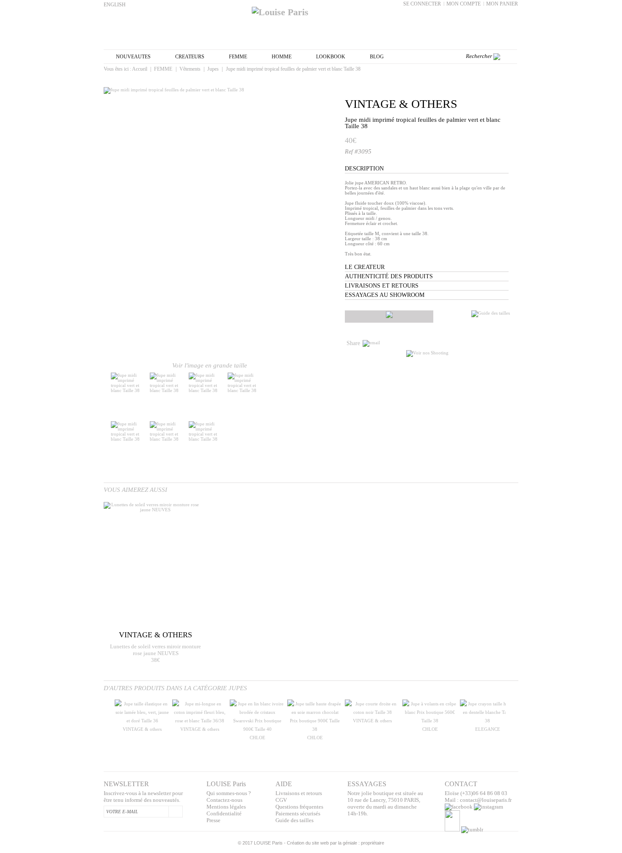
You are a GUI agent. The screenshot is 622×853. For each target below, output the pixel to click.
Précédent (105, 724)
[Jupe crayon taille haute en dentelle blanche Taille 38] (487, 720)
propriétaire (372, 842)
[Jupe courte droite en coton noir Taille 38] (372, 712)
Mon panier (502, 4)
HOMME (282, 57)
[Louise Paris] (311, 9)
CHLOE (257, 737)
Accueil (139, 69)
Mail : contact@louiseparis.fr (478, 800)
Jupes (213, 69)
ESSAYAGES (366, 783)
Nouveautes (133, 57)
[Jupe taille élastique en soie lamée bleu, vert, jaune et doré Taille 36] (142, 720)
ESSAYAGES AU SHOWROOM (384, 295)
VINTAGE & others (401, 103)
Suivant (307, 397)
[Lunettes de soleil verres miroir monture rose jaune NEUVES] (152, 565)
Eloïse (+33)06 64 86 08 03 (476, 793)
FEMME (238, 57)
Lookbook (330, 57)
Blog (377, 57)
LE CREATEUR (365, 267)
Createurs (189, 57)
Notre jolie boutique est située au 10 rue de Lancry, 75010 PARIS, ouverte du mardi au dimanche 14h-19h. (385, 803)
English (115, 5)
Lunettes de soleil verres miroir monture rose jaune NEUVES (155, 649)
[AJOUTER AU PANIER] (389, 316)
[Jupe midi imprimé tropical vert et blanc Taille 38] (129, 390)
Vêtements (190, 69)
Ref (350, 151)
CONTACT (461, 783)
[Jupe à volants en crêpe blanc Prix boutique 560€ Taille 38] (429, 720)
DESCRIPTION (364, 168)
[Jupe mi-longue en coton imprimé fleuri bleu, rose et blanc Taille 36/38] (199, 720)
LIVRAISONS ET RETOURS (381, 286)
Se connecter (422, 4)
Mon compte (463, 4)
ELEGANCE (487, 729)
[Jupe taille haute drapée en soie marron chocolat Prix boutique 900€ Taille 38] (314, 729)
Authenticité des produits (389, 276)
